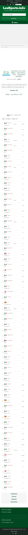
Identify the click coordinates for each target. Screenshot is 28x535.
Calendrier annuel (18, 0)
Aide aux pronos (10, 0)
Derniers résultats (14, 2)
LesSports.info (14, 8)
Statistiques (14, 494)
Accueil (5, 45)
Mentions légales (6, 512)
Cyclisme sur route (11, 45)
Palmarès (14, 499)
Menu (16, 22)
